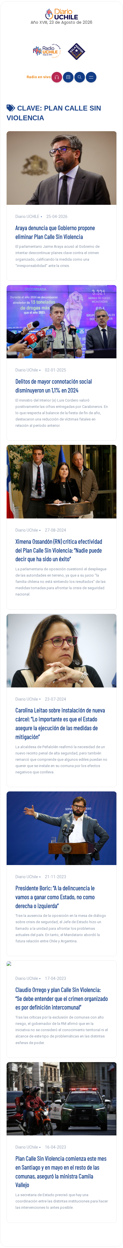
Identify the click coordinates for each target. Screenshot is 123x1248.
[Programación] (68, 77)
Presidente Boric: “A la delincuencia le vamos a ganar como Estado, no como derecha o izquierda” (55, 896)
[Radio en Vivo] (56, 77)
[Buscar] (79, 77)
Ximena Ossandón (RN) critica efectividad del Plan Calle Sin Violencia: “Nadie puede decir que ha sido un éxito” (58, 550)
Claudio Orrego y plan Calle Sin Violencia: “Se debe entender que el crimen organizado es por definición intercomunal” (61, 998)
